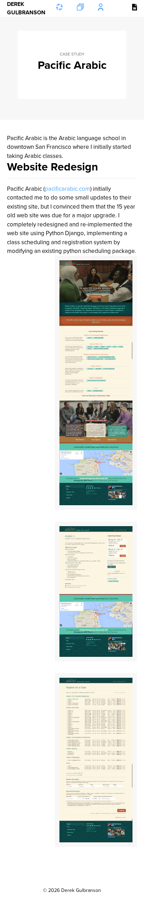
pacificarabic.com (67, 188)
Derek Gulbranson (26, 8)
